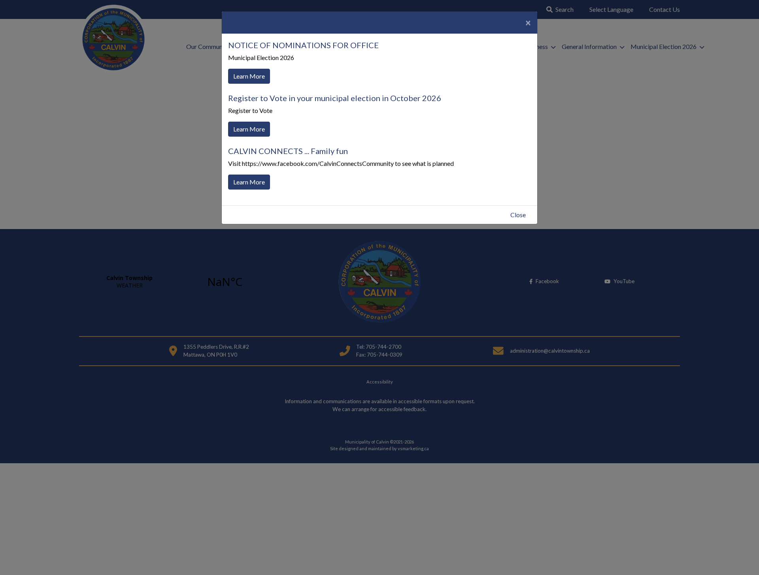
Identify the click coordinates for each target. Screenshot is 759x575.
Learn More (249, 76)
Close (518, 214)
